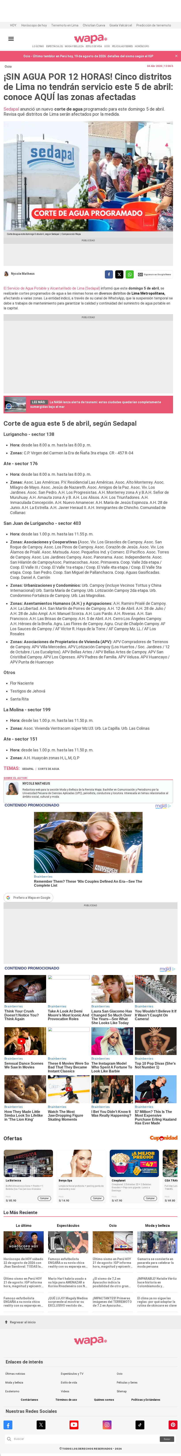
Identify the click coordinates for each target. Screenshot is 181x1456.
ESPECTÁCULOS (54, 46)
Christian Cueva (94, 25)
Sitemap (121, 1391)
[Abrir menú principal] (11, 39)
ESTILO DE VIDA (94, 46)
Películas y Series (127, 1382)
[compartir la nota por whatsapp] (130, 274)
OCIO (107, 46)
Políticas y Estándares (145, 1399)
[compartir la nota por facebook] (109, 274)
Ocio (8, 67)
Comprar (44, 1198)
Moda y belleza (14, 1382)
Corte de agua (48, 769)
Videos (65, 1391)
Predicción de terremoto (153, 25)
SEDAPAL (28, 769)
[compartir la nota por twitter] (119, 274)
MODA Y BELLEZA (74, 46)
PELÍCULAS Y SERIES (122, 46)
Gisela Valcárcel (120, 25)
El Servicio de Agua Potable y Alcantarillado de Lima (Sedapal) (52, 288)
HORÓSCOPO (142, 46)
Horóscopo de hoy (34, 25)
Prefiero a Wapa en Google (31, 897)
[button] (176, 56)
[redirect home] (90, 42)
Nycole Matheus (23, 273)
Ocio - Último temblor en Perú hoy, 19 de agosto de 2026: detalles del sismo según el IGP (88, 56)
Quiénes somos (104, 1399)
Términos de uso (66, 1399)
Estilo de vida (69, 1382)
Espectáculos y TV (72, 1373)
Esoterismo (12, 1391)
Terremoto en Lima (64, 25)
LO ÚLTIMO (38, 46)
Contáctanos (29, 1399)
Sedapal (11, 109)
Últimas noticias (15, 1373)
